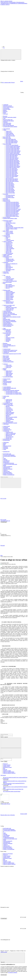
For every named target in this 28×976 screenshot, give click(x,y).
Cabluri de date (9, 246)
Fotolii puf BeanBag (10, 412)
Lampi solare (8, 414)
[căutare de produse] (11, 483)
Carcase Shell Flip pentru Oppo (12, 164)
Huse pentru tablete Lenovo (11, 140)
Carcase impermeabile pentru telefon (13, 154)
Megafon (7, 415)
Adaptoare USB (9, 245)
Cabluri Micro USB (10, 134)
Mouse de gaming (9, 226)
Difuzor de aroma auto (10, 434)
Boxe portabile (9, 284)
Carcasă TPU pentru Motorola (12, 145)
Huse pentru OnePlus (10, 187)
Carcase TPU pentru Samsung (12, 175)
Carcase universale (9, 177)
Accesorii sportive (9, 405)
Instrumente (8, 340)
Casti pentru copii (9, 410)
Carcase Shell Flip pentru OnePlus (13, 163)
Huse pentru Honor (10, 183)
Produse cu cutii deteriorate (8, 474)
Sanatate (7, 341)
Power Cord (8, 268)
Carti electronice (9, 408)
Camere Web (8, 221)
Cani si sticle (8, 407)
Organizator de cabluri (10, 135)
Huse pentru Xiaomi (10, 191)
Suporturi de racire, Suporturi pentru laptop (14, 227)
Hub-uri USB (8, 252)
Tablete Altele (8, 375)
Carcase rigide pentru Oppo (11, 156)
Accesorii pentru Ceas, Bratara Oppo (13, 392)
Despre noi (3, 2)
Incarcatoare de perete (10, 195)
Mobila (4, 465)
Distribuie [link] (3, 720)
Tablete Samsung (9, 373)
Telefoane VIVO (9, 298)
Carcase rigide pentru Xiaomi (12, 159)
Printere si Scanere (9, 233)
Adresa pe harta (4, 952)
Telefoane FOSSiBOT (10, 292)
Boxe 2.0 (8, 288)
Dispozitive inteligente (7, 468)
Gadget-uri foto (9, 399)
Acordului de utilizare (12, 972)
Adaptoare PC (9, 243)
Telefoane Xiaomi (9, 299)
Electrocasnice (6, 461)
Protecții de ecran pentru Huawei (12, 203)
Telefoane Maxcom (10, 301)
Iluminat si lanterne (10, 413)
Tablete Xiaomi (9, 374)
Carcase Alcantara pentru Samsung (13, 146)
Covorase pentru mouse (10, 222)
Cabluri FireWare (9, 247)
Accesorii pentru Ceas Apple (12, 391)
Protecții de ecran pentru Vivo (12, 212)
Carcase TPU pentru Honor (11, 168)
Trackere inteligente (10, 419)
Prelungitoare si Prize (10, 269)
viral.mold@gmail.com (5, 520)
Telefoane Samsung (10, 296)
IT (3, 457)
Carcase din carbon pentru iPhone (13, 148)
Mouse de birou (9, 225)
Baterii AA (8, 264)
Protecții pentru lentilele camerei (12, 216)
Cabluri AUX (8, 131)
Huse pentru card (9, 182)
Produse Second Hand (7, 473)
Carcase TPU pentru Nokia (11, 171)
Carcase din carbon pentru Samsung (13, 150)
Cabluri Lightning (9, 133)
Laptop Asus (8, 367)
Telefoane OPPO (9, 294)
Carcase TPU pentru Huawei (12, 169)
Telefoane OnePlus (10, 293)
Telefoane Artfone (9, 303)
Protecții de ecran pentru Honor (12, 202)
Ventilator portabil (9, 421)
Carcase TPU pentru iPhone (11, 170)
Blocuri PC (8, 236)
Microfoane (8, 224)
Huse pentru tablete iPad (11, 139)
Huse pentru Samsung (10, 190)
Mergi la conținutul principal (6, 1)
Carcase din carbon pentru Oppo (12, 149)
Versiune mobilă (23, 813)
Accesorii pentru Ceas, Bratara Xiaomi (14, 393)
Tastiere (7, 229)
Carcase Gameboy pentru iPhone (12, 153)
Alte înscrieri (3, 775)
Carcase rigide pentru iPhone (12, 155)
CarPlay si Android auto (11, 433)
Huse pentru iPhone (10, 185)
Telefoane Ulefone (9, 297)
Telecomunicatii (9, 418)
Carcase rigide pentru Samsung (12, 157)
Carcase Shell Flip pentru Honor (12, 160)
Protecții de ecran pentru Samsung (13, 210)
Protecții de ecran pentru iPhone (12, 204)
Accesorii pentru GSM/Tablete (9, 456)
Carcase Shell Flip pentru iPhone (12, 162)
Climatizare (8, 330)
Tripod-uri (8, 401)
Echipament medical (7, 472)
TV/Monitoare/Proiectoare (8, 463)
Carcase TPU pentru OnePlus (12, 173)
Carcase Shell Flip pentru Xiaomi (12, 167)
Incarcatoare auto (9, 432)
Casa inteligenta (6, 460)
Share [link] (2, 719)
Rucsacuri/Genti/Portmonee (8, 454)
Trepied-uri (8, 420)
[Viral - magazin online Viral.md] (5, 800)
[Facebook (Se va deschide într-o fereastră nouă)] (10, 14)
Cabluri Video (9, 250)
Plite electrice (8, 331)
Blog (4, 3)
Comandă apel (3, 522)
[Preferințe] (14, 66)
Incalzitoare (8, 338)
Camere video (8, 306)
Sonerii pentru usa (9, 309)
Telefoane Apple (9, 291)
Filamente (8, 234)
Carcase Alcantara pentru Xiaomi (12, 147)
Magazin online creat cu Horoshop (8, 815)
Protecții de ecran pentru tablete (12, 211)
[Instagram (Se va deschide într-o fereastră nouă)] (10, 44)
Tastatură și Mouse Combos (11, 228)
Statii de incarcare (9, 253)
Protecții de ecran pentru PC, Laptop (13, 209)
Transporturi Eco (6, 467)
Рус (4, 47)
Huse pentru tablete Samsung (12, 141)
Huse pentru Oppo (9, 188)
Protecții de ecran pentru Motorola (13, 205)
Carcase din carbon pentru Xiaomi (13, 152)
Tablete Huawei (9, 370)
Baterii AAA (8, 266)
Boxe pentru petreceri (10, 285)
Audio (4, 458)
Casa (7, 336)
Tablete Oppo (8, 372)
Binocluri (8, 406)
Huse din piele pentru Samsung (12, 181)
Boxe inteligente (9, 286)
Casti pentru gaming (10, 278)
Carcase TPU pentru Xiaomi (11, 176)
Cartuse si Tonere (9, 232)
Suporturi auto (9, 437)
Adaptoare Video (9, 242)
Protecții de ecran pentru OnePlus (12, 206)
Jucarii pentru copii (7, 453)
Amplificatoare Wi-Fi (10, 260)
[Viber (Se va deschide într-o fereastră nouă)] (10, 34)
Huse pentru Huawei (10, 184)
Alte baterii (8, 270)
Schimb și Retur (15, 2)
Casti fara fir (8, 277)
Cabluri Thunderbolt (10, 248)
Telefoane (5, 459)
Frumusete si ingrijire (10, 337)
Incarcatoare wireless (10, 197)
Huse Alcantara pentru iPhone (12, 178)
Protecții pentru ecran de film (12, 214)
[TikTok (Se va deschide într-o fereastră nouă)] (10, 24)
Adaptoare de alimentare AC (11, 263)
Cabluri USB (8, 249)
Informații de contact (7, 767)
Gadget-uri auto (6, 471)
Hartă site (5, 769)
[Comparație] (11, 54)
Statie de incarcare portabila (11, 417)
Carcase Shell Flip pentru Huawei (13, 161)
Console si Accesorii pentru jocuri (10, 464)
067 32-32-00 (3, 498)
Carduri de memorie (10, 240)
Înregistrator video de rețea (11, 307)
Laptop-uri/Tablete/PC (7, 466)
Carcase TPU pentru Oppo (11, 174)
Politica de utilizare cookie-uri (9, 773)
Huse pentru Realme (10, 189)
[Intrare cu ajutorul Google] (11, 753)
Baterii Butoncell (9, 267)
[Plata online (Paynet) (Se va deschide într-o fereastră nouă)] (5, 803)
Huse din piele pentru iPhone (12, 180)
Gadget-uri (5, 470)
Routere (7, 257)
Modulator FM (9, 435)
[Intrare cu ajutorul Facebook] (11, 743)
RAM (7, 238)
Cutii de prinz (8, 411)
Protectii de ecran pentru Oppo (12, 207)
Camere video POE (10, 308)
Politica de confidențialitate (18, 3)
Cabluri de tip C (9, 132)
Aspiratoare (8, 334)
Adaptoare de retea (9, 259)
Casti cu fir (8, 276)
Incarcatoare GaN (9, 196)
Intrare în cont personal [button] (8, 853)
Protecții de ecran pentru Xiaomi (12, 213)
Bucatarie (8, 335)
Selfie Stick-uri (9, 400)
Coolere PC (8, 239)
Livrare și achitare (8, 2)
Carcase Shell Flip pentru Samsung (13, 166)
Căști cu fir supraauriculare (11, 281)
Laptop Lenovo (9, 366)
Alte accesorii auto (9, 436)
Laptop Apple (8, 365)
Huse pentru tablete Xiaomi (11, 142)
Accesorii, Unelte (9, 261)
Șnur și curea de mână (10, 192)
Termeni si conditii (9, 3)
